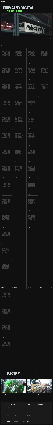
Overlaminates (17, 3)
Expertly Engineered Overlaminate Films (8, 394)
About (8, 415)
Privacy (28, 421)
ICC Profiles (15, 415)
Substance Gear (42, 3)
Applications (29, 3)
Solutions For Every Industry (33, 394)
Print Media (4, 3)
